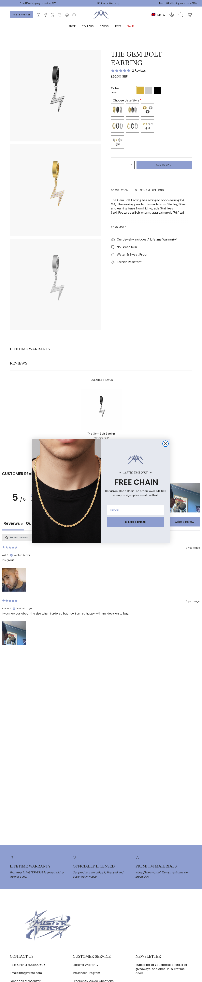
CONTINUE (136, 521)
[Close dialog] (165, 444)
